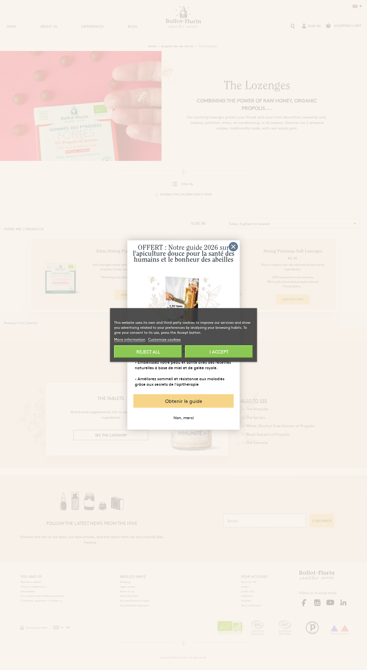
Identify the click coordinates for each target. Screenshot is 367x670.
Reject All (148, 351)
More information (129, 339)
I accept (218, 351)
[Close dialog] (233, 246)
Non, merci (184, 417)
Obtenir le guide (183, 400)
